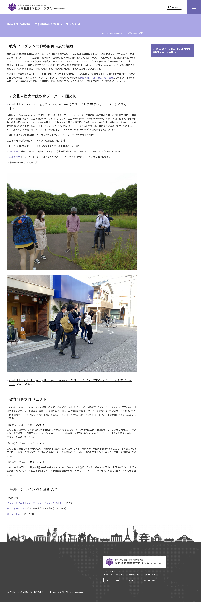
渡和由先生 (14, 157)
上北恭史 (97, 77)
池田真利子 (85, 77)
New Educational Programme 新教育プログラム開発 (43, 24)
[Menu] (194, 7)
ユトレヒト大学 (14, 513)
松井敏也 (108, 77)
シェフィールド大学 (17, 508)
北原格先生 (14, 151)
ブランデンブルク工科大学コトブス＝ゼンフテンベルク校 (35, 503)
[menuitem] (174, 7)
